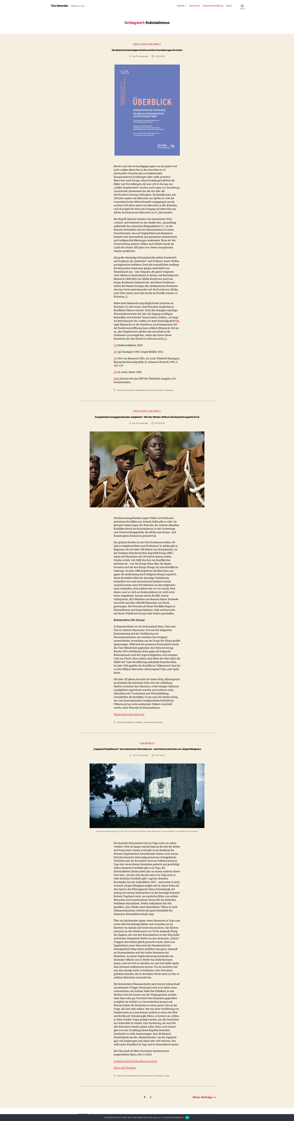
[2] (126, 296)
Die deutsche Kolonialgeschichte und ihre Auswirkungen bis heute (147, 50)
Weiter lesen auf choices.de (129, 714)
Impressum (194, 5)
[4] (165, 338)
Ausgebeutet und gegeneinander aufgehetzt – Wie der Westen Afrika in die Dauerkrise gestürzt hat (147, 417)
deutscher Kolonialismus (127, 1076)
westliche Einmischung (153, 722)
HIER (117, 378)
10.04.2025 (160, 56)
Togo (167, 1076)
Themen (180, 5)
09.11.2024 (159, 755)
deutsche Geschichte (126, 390)
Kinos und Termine (125, 1067)
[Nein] (291, 1117)
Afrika (119, 722)
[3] (115, 358)
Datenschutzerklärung (213, 5)
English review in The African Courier (135, 1061)
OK (187, 1117)
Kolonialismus (141, 390)
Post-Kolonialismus (156, 390)
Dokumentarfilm (145, 1076)
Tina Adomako (59, 5)
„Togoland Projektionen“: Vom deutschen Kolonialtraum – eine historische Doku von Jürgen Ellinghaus (147, 749)
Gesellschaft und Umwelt (147, 44)
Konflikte (139, 722)
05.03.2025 (160, 423)
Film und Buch (147, 743)
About (229, 5)
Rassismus (169, 390)
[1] (163, 226)
